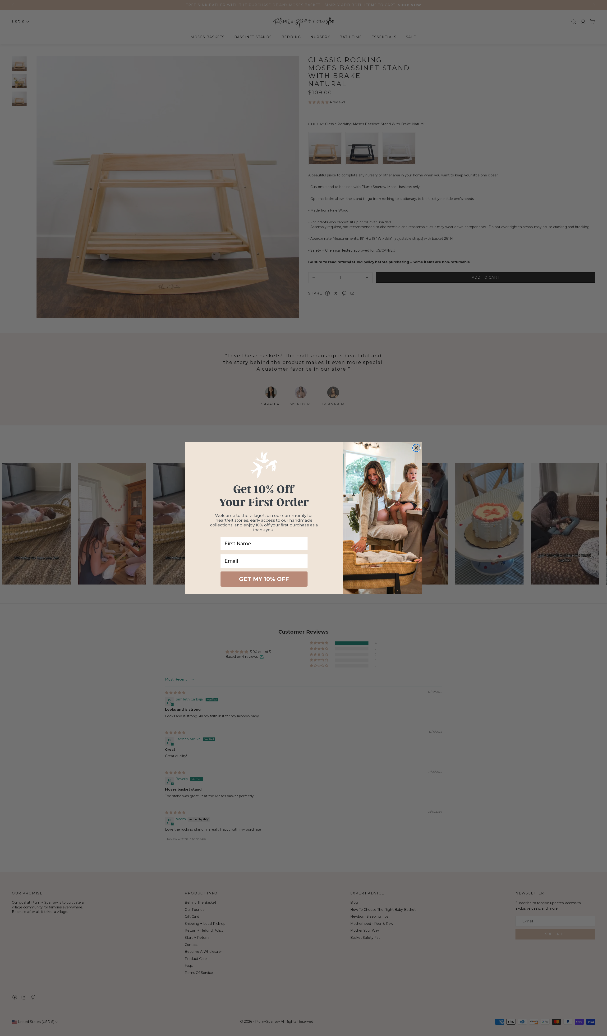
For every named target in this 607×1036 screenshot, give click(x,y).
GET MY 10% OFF (264, 579)
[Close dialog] (416, 448)
